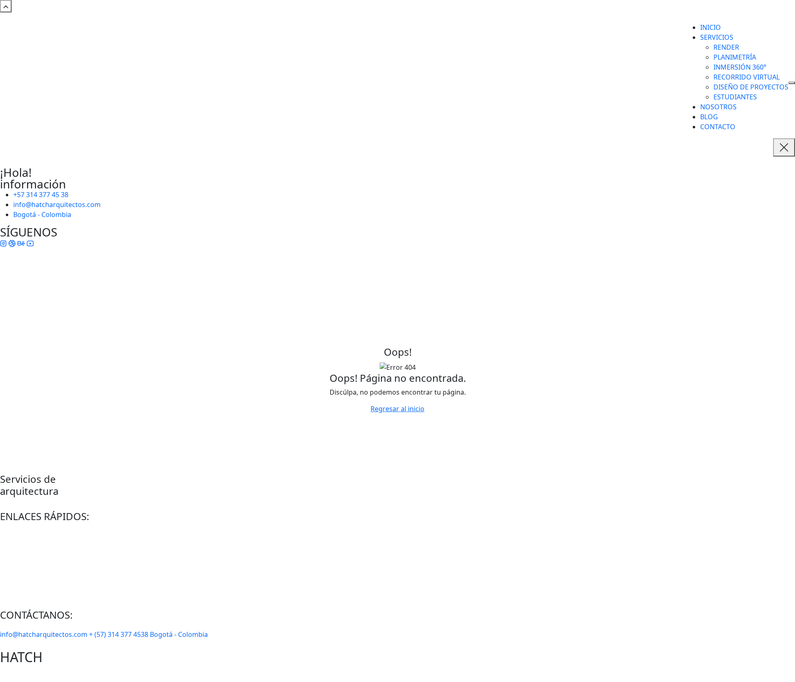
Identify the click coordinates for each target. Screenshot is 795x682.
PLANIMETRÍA (734, 57)
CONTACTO (717, 126)
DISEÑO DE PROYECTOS (750, 87)
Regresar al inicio (397, 408)
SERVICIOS (716, 37)
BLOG (709, 116)
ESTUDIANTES (735, 96)
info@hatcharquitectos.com (57, 204)
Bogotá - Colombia (42, 214)
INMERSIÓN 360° (739, 67)
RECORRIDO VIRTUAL (746, 77)
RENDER (726, 47)
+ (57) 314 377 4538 (119, 634)
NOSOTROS (718, 106)
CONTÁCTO (30, 582)
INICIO (710, 27)
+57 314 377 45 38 (40, 194)
